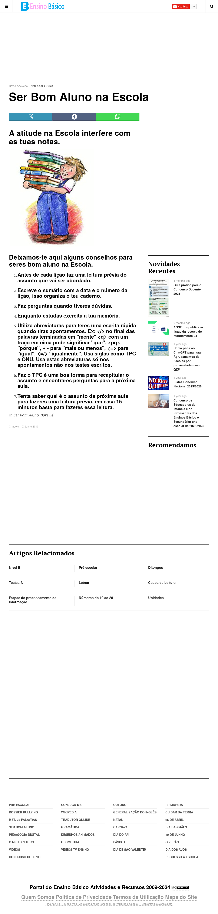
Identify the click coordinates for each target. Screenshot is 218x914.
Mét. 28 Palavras (23, 819)
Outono (119, 805)
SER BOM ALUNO (21, 827)
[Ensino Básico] (43, 6)
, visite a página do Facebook (94, 903)
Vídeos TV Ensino (75, 849)
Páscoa (119, 842)
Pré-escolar (88, 567)
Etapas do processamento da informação (32, 599)
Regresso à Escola (181, 857)
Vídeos (14, 849)
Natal (118, 819)
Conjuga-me (71, 805)
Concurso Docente (25, 857)
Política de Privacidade (84, 896)
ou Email (72, 903)
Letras (84, 582)
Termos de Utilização (138, 896)
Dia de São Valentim (129, 849)
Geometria (70, 842)
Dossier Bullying (23, 812)
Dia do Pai (121, 834)
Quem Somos (37, 896)
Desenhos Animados (78, 834)
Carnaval (121, 827)
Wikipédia (69, 812)
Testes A (16, 582)
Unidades (156, 597)
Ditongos (155, 567)
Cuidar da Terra (179, 812)
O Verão (172, 842)
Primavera (174, 805)
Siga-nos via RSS (56, 903)
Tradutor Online (75, 819)
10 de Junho (175, 834)
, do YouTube (118, 903)
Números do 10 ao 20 (96, 597)
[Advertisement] (113, 42)
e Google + (133, 903)
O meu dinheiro (21, 842)
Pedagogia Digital (24, 834)
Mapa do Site (181, 896)
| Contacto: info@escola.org (156, 903)
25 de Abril (174, 819)
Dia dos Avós (176, 849)
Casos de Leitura (162, 582)
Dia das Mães (176, 827)
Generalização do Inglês (134, 812)
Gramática (70, 827)
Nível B (14, 567)
